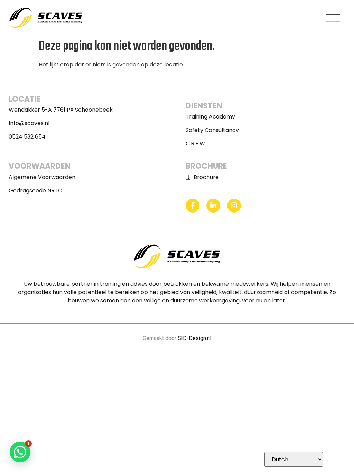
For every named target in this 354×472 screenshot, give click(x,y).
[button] (333, 18)
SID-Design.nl (194, 338)
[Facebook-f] (192, 206)
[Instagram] (234, 206)
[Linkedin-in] (213, 206)
